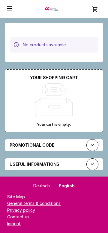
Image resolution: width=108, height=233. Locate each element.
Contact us (18, 216)
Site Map (16, 196)
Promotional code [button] (32, 145)
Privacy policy (21, 210)
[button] (10, 8)
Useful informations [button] (34, 164)
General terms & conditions (34, 203)
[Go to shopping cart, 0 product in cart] (95, 9)
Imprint (14, 223)
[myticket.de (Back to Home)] (54, 9)
